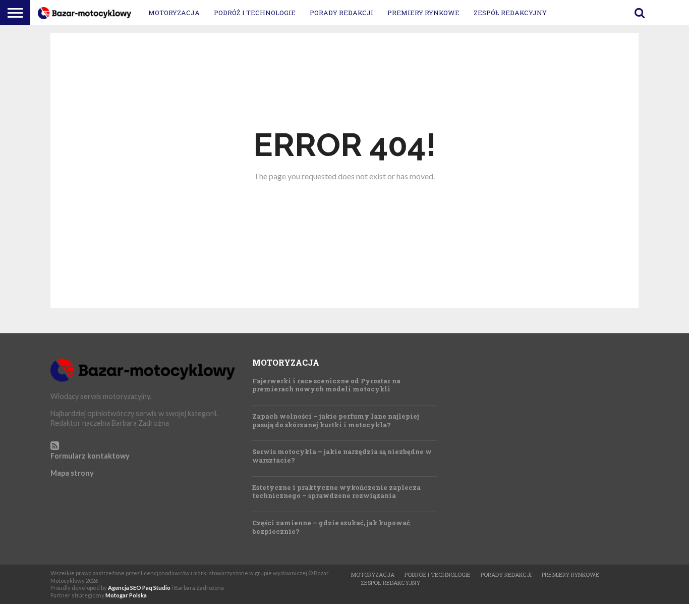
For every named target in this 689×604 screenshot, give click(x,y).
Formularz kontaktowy (90, 455)
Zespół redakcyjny (510, 12)
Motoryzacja (174, 12)
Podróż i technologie (255, 12)
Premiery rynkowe (423, 12)
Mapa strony (72, 473)
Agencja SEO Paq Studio (139, 587)
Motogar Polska (126, 595)
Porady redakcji (341, 12)
